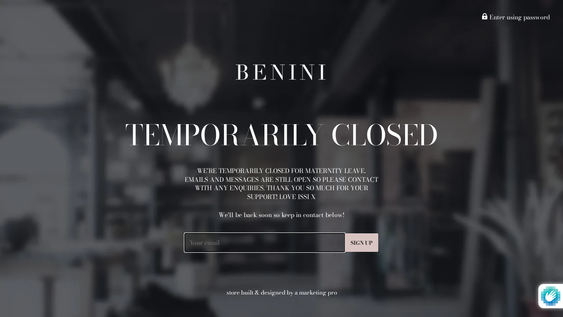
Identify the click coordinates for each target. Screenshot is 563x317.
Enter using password (519, 17)
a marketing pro (316, 292)
